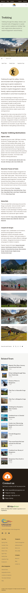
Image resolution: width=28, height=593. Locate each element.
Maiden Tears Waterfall (12, 218)
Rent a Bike (17, 550)
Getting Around (18, 545)
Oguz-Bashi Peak (8, 192)
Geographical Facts (6, 572)
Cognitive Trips (20, 63)
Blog (8, 1)
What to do (8, 58)
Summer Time (5, 545)
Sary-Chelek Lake (18, 161)
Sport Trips (4, 63)
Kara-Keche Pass (18, 190)
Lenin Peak (16, 192)
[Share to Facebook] (13, 346)
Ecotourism (4, 562)
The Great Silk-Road (6, 578)
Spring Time (4, 542)
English (20, 1)
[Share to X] (16, 346)
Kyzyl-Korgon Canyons (11, 247)
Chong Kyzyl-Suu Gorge (12, 249)
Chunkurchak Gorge (6, 253)
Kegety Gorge (16, 251)
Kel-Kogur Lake (10, 161)
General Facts (5, 569)
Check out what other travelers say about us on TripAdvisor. (13, 509)
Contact (12, 1)
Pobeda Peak (22, 192)
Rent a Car (17, 548)
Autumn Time (5, 548)
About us (3, 1)
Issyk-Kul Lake (12, 160)
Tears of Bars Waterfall (17, 216)
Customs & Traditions (6, 575)
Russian (25, 1)
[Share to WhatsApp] (18, 346)
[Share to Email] (22, 346)
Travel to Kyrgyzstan (19, 542)
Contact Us (17, 564)
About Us (17, 558)
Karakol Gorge (8, 251)
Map (3, 580)
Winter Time (4, 550)
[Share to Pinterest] (20, 346)
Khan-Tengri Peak (10, 194)
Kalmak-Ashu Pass (8, 190)
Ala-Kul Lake (20, 160)
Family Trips (12, 63)
